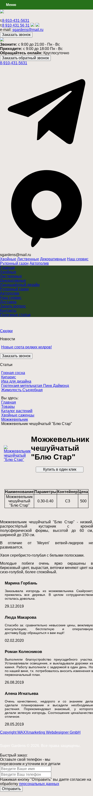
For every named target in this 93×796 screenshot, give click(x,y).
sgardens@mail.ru (27, 30)
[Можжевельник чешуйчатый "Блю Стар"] (17, 460)
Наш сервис (77, 259)
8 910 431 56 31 (16, 25)
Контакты (8, 310)
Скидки (6, 331)
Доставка (8, 302)
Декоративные (53, 259)
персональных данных (39, 784)
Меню (11, 5)
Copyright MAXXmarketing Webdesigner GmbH (40, 732)
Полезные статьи (15, 315)
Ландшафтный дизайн (20, 285)
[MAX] (46, 250)
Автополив (39, 263)
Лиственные (28, 259)
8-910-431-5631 (15, 21)
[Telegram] (46, 157)
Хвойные (8, 259)
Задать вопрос (13, 306)
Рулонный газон (14, 263)
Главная (7, 268)
